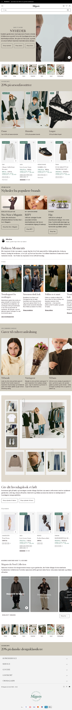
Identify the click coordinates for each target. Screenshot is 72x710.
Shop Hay (53, 231)
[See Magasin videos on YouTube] (69, 686)
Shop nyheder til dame (9, 500)
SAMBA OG (42, 167)
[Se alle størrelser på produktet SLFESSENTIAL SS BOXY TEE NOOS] (59, 546)
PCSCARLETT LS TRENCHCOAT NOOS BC (61, 169)
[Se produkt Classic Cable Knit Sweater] (9, 151)
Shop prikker (49, 310)
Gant (3, 164)
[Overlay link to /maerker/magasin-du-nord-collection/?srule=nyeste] (15, 594)
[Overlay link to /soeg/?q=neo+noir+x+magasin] (12, 202)
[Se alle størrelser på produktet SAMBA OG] (42, 175)
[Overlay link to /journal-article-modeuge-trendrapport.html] (11, 278)
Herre (23, 76)
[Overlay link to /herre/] (24, 69)
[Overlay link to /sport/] (51, 69)
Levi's (21, 164)
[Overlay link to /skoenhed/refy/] (36, 202)
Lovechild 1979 (5, 535)
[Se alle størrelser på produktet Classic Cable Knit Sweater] (6, 177)
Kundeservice (10, 658)
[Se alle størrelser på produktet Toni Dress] (6, 543)
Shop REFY (29, 229)
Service (6, 664)
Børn (42, 76)
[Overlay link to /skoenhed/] (33, 69)
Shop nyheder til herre (26, 500)
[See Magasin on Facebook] (67, 686)
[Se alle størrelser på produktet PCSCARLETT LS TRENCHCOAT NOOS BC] (59, 177)
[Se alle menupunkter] (2, 5)
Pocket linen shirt (43, 538)
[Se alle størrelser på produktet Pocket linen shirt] (40, 543)
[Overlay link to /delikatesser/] (60, 69)
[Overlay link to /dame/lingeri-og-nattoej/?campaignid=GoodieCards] (60, 109)
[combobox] (36, 10)
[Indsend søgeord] (3, 10)
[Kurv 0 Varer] (70, 6)
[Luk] (63, 364)
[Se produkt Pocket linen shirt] (44, 523)
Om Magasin (9, 681)
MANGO (39, 535)
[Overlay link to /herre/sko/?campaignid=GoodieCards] (36, 109)
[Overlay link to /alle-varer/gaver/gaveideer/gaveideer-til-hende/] (12, 356)
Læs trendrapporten (7, 316)
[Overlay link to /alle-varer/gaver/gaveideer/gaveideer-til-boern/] (60, 356)
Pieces (57, 164)
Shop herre (30, 45)
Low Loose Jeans (25, 167)
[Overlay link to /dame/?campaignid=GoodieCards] (12, 109)
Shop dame (18, 45)
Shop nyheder (7, 45)
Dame (5, 76)
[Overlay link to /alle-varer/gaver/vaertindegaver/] (36, 356)
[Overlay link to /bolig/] (15, 69)
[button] (64, 6)
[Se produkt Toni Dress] (9, 523)
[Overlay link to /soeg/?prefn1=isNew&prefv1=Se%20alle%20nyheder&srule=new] (54, 38)
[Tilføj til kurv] (16, 160)
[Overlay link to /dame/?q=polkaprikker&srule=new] (55, 278)
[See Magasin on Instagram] (64, 686)
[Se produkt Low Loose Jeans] (27, 151)
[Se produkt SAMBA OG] (45, 151)
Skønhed (33, 76)
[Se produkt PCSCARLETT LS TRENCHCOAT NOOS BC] (63, 151)
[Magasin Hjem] (36, 6)
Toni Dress (5, 538)
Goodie (6, 670)
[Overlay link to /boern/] (42, 69)
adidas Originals (42, 164)
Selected (57, 535)
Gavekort (7, 675)
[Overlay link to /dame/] (5, 69)
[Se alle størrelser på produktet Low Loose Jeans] (27, 176)
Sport (51, 76)
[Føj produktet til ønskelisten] (16, 142)
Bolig (14, 76)
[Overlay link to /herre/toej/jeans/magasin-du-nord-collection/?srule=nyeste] (44, 594)
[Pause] (69, 57)
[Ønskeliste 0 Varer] (67, 6)
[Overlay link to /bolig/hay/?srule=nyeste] (59, 202)
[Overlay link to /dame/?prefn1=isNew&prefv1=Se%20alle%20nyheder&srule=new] (36, 438)
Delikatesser (60, 76)
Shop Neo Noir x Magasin (10, 227)
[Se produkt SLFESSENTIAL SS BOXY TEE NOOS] (62, 523)
